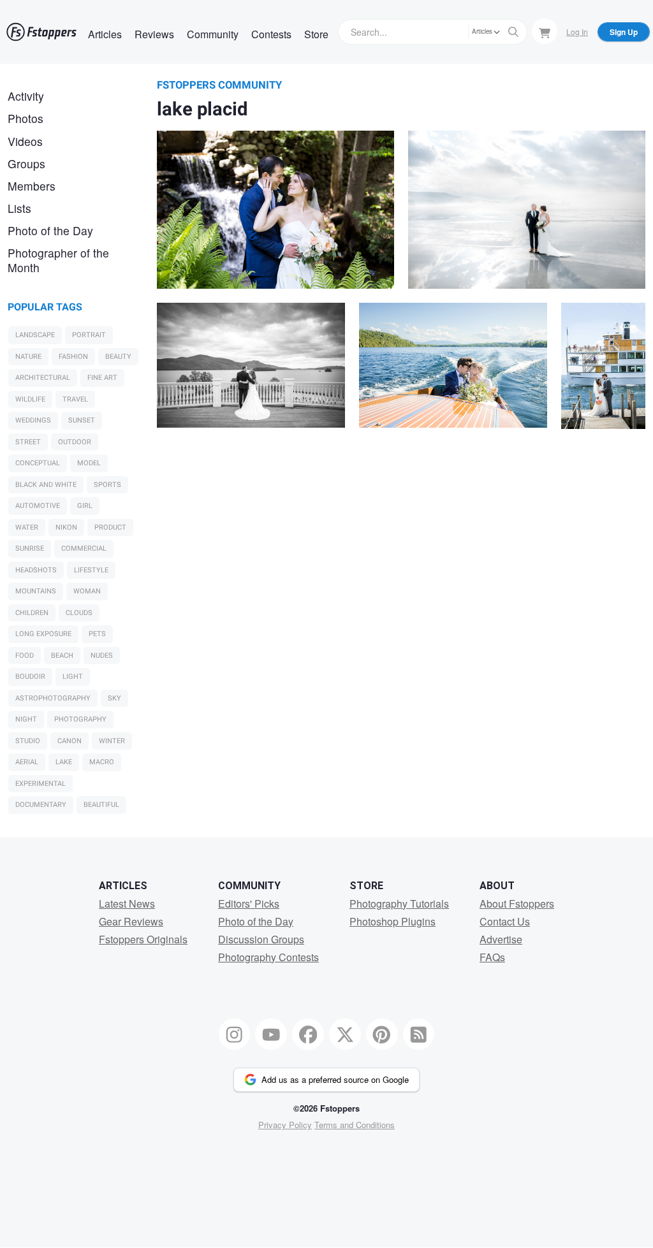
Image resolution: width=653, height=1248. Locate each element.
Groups (26, 163)
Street (28, 442)
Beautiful (101, 804)
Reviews (154, 34)
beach (62, 655)
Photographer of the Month (58, 260)
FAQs (492, 957)
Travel (75, 399)
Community (212, 34)
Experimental (40, 783)
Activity (26, 96)
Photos (25, 118)
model (89, 463)
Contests (271, 34)
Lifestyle (91, 570)
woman (87, 591)
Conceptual (37, 463)
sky (114, 698)
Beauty (118, 356)
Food (24, 655)
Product (110, 527)
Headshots (36, 570)
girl (84, 505)
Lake (63, 762)
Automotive (37, 505)
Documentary (40, 804)
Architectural (42, 377)
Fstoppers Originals (143, 939)
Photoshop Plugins (392, 921)
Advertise (501, 939)
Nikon (66, 527)
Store (316, 34)
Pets (97, 633)
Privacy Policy (285, 1125)
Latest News (127, 903)
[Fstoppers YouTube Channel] (271, 1034)
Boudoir (30, 676)
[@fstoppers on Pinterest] (382, 1034)
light (72, 676)
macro (101, 762)
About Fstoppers (517, 903)
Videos (25, 141)
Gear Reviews (131, 921)
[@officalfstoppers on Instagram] (235, 1034)
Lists (19, 208)
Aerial (26, 762)
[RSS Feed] (419, 1034)
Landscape (35, 335)
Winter (112, 741)
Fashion (73, 356)
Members (31, 186)
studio (27, 741)
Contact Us (505, 921)
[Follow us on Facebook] (308, 1034)
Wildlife (30, 399)
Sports (107, 484)
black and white (46, 484)
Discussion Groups (261, 939)
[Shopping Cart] (544, 31)
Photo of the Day (50, 230)
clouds (79, 612)
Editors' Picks (248, 903)
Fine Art (102, 377)
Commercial (83, 548)
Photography (80, 719)
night (26, 719)
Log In (577, 31)
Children (31, 612)
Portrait (89, 335)
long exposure (43, 633)
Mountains (35, 591)
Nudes (102, 655)
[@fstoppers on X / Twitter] (345, 1034)
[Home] (41, 32)
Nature (28, 356)
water (26, 527)
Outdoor (74, 442)
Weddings (33, 420)
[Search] (513, 32)
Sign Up (624, 32)
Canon (69, 741)
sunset (81, 420)
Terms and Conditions (354, 1125)
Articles (105, 34)
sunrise (29, 548)
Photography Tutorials (399, 903)
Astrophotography (53, 698)
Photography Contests (268, 957)
